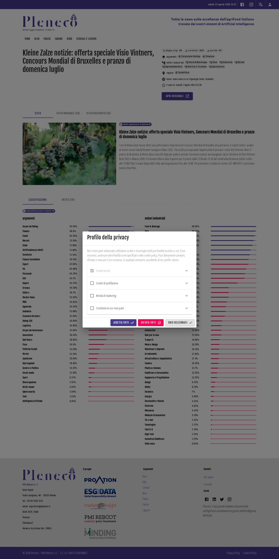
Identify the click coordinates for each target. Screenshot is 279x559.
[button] (139, 270)
